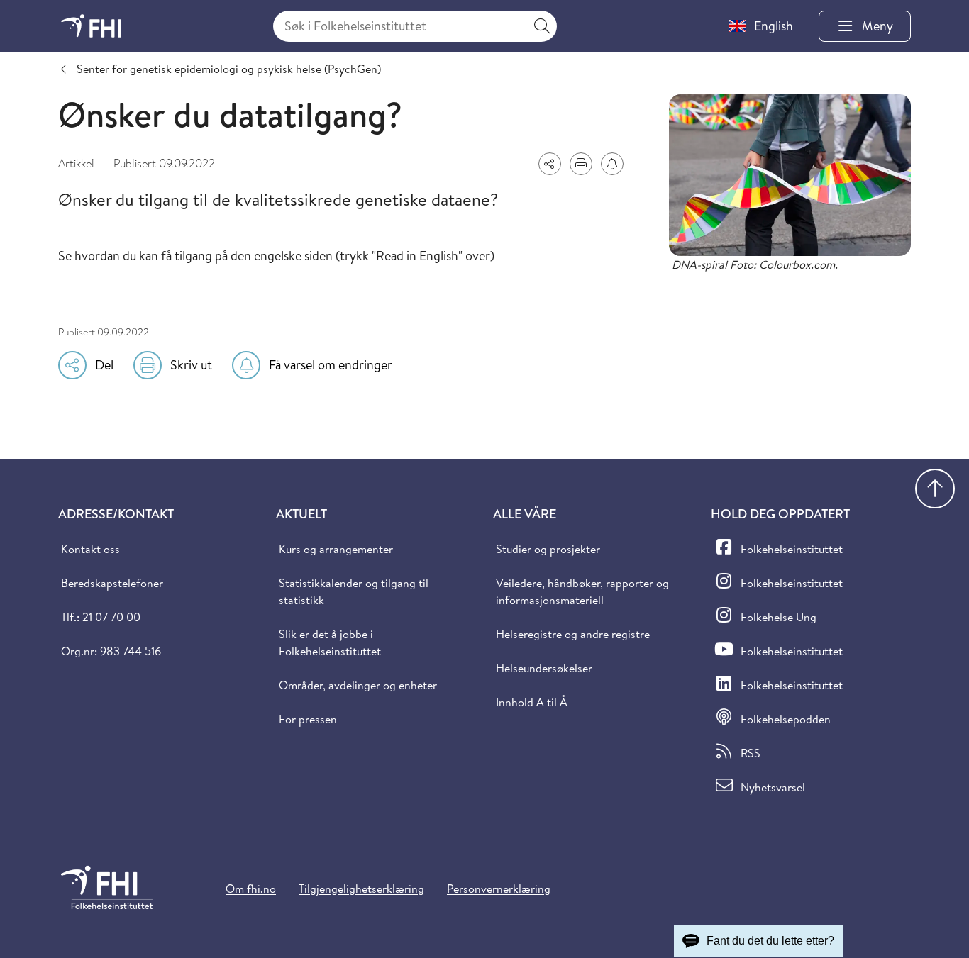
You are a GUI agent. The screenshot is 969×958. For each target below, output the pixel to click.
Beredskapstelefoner (112, 583)
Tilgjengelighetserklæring (361, 888)
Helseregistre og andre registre (573, 634)
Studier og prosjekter (548, 549)
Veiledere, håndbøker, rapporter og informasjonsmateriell (582, 591)
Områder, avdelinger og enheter (358, 685)
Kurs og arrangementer (336, 549)
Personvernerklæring (498, 888)
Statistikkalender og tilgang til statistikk (353, 591)
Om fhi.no (251, 888)
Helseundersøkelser (544, 668)
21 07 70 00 (111, 617)
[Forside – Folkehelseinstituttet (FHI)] (91, 26)
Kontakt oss (90, 549)
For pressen (308, 719)
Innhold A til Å (531, 702)
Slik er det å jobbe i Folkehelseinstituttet (330, 642)
